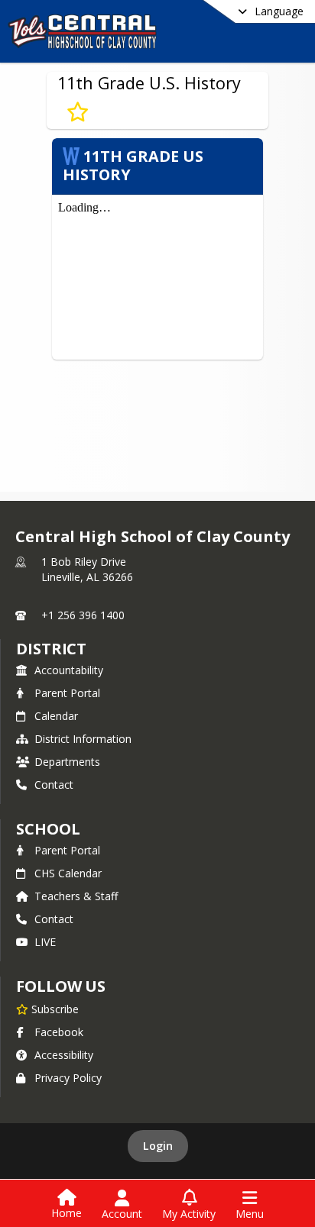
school (48, 829)
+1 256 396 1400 (83, 615)
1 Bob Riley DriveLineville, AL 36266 (87, 569)
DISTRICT (51, 648)
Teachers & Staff (76, 896)
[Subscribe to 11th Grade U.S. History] (77, 112)
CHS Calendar (68, 873)
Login (158, 1145)
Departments (67, 761)
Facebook (58, 1032)
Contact (53, 784)
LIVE (45, 942)
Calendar (56, 716)
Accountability (68, 670)
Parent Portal (67, 693)
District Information (83, 738)
